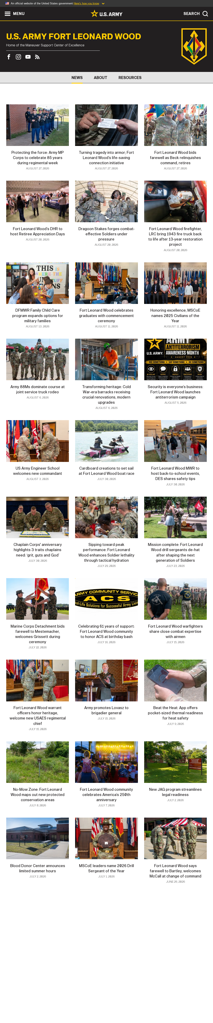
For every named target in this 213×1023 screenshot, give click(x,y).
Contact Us (35, 1004)
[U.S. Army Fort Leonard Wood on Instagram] (18, 56)
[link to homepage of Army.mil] (106, 13)
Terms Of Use (81, 1004)
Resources (130, 77)
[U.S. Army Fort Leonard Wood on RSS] (37, 56)
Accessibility (109, 1004)
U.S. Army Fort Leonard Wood (73, 37)
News (77, 77)
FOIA (132, 1004)
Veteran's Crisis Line (185, 1004)
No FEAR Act (151, 1004)
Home (15, 1004)
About (100, 77)
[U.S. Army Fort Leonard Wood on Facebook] (10, 56)
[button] (2, 8)
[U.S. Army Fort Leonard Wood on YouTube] (28, 56)
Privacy (58, 1004)
